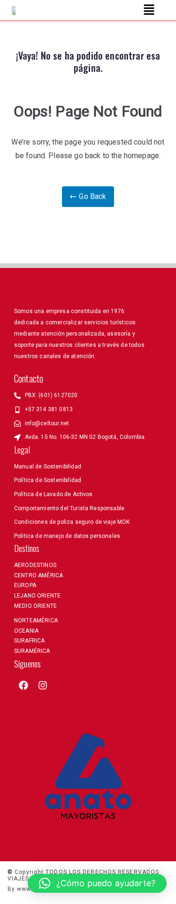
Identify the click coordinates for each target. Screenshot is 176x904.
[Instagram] (42, 685)
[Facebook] (23, 685)
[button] (148, 10)
